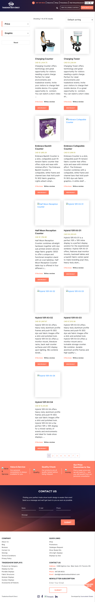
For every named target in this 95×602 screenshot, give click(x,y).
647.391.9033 (60, 572)
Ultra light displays (56, 553)
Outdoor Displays (8, 580)
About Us (5, 542)
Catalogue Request (56, 547)
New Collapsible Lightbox (70, 7)
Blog (3, 544)
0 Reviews (39, 102)
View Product (41, 108)
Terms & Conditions (9, 556)
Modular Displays (8, 577)
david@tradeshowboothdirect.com (67, 574)
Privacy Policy (6, 558)
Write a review (49, 102)
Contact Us (6, 550)
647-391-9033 (40, 3)
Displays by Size (55, 556)
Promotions (64, 3)
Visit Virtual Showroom (77, 3)
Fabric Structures (8, 574)
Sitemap (5, 553)
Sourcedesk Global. (87, 596)
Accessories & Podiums (10, 583)
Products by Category (9, 566)
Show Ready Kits (87, 7)
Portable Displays (8, 572)
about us (50, 3)
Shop (56, 3)
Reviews (5, 547)
